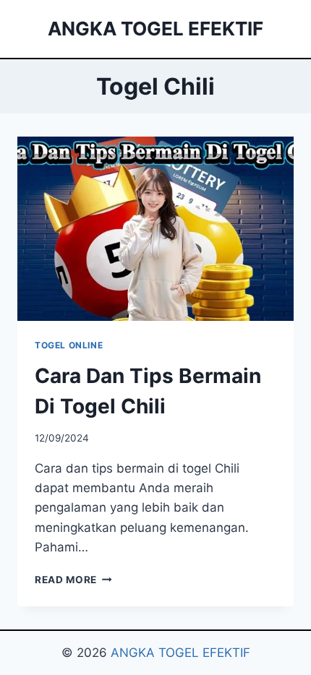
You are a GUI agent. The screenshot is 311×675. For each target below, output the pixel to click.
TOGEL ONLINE (69, 345)
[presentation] (155, 229)
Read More (73, 579)
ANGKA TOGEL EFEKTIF (180, 652)
